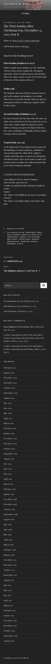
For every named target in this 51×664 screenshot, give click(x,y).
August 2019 (9, 459)
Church (23, 237)
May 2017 (7, 595)
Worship (11, 244)
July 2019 (7, 464)
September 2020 (11, 393)
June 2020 (8, 408)
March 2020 (8, 423)
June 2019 (8, 469)
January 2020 (9, 433)
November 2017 (10, 565)
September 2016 (10, 636)
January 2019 (9, 494)
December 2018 (10, 499)
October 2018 (9, 509)
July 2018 (7, 524)
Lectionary (34, 237)
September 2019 (10, 453)
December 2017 (10, 560)
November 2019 (10, 443)
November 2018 (10, 504)
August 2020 (9, 398)
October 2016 (9, 630)
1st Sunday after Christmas (21, 232)
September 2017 (10, 575)
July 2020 (8, 403)
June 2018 (8, 529)
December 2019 (10, 438)
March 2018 (8, 544)
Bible (39, 232)
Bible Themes (14, 235)
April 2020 (8, 418)
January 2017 (9, 615)
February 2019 (10, 489)
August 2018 (9, 519)
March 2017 (8, 605)
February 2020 (10, 428)
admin (28, 22)
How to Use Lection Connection (26, 40)
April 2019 (8, 479)
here (27, 46)
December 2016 (10, 620)
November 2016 (10, 625)
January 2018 (9, 555)
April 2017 (8, 600)
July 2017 (7, 585)
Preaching (12, 239)
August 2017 (9, 580)
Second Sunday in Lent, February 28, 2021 (21, 301)
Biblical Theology (31, 235)
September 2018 (10, 514)
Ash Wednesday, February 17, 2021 (18, 311)
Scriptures (25, 239)
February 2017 (10, 610)
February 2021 (10, 367)
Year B (20, 244)
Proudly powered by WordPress (16, 658)
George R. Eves (17, 4)
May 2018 (7, 534)
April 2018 (8, 539)
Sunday (34, 241)
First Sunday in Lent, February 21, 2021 (20, 306)
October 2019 (9, 448)
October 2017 (9, 570)
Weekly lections (15, 229)
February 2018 (10, 550)
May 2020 (8, 413)
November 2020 (10, 383)
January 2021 (9, 373)
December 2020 (10, 377)
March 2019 (8, 484)
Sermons (25, 241)
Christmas (12, 237)
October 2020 (9, 388)
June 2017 (8, 590)
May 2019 (7, 474)
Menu (27, 13)
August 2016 (9, 641)
